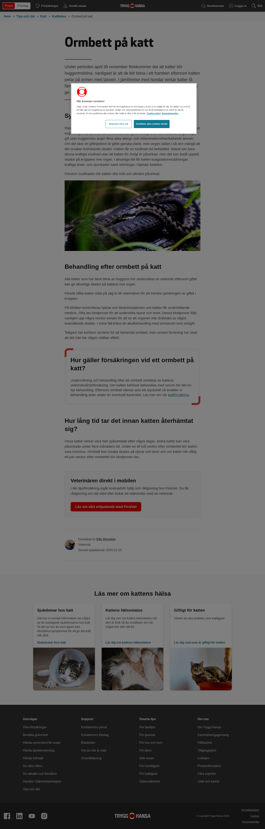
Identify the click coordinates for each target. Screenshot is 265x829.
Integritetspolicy (170, 113)
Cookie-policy (154, 113)
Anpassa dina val (118, 124)
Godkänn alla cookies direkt (151, 124)
